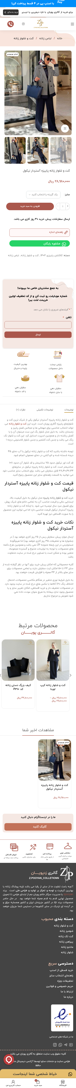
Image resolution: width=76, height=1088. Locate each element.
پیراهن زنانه (66, 942)
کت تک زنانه (66, 936)
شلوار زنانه (67, 952)
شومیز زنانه (66, 931)
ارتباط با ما (67, 992)
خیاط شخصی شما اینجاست (35, 1074)
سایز (67, 194)
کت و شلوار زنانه (24, 38)
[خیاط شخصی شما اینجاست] (70, 1074)
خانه (59, 38)
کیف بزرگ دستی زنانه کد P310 (18, 687)
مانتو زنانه (67, 947)
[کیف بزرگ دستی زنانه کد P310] (18, 660)
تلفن (67, 317)
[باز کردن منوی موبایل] (72, 24)
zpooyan (68, 894)
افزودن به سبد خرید (30, 206)
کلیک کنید (39, 827)
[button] (68, 93)
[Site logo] (40, 23)
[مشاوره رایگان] (64, 244)
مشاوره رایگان (51, 244)
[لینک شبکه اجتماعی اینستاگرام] (23, 24)
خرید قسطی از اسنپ (61, 970)
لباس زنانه (44, 38)
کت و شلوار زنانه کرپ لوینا (52, 687)
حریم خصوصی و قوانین (59, 986)
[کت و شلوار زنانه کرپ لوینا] (52, 660)
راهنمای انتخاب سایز (61, 976)
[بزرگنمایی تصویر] (65, 129)
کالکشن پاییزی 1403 (51, 255)
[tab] (68, 410)
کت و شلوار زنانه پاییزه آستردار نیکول (54, 787)
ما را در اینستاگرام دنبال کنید (38, 817)
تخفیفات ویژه (65, 981)
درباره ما (68, 997)
